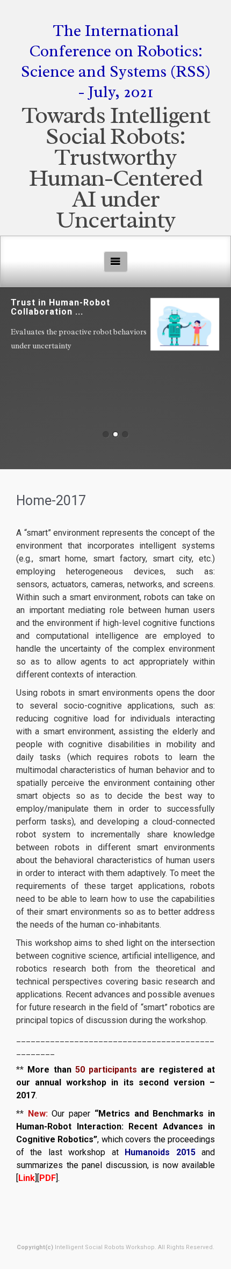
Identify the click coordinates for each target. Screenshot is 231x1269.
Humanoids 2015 (160, 1152)
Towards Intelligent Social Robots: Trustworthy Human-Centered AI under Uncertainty (115, 167)
